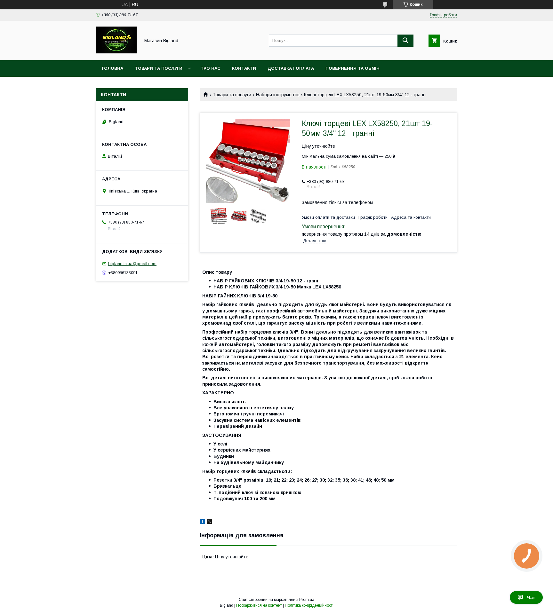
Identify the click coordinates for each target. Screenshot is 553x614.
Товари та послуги (158, 68)
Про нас (210, 68)
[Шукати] (405, 41)
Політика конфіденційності (309, 605)
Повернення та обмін (352, 68)
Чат (531, 597)
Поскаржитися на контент (259, 605)
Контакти (244, 68)
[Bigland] (116, 51)
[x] (209, 522)
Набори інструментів (278, 94)
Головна (112, 68)
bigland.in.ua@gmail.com (132, 263)
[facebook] (202, 522)
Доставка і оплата (291, 68)
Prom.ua (306, 599)
